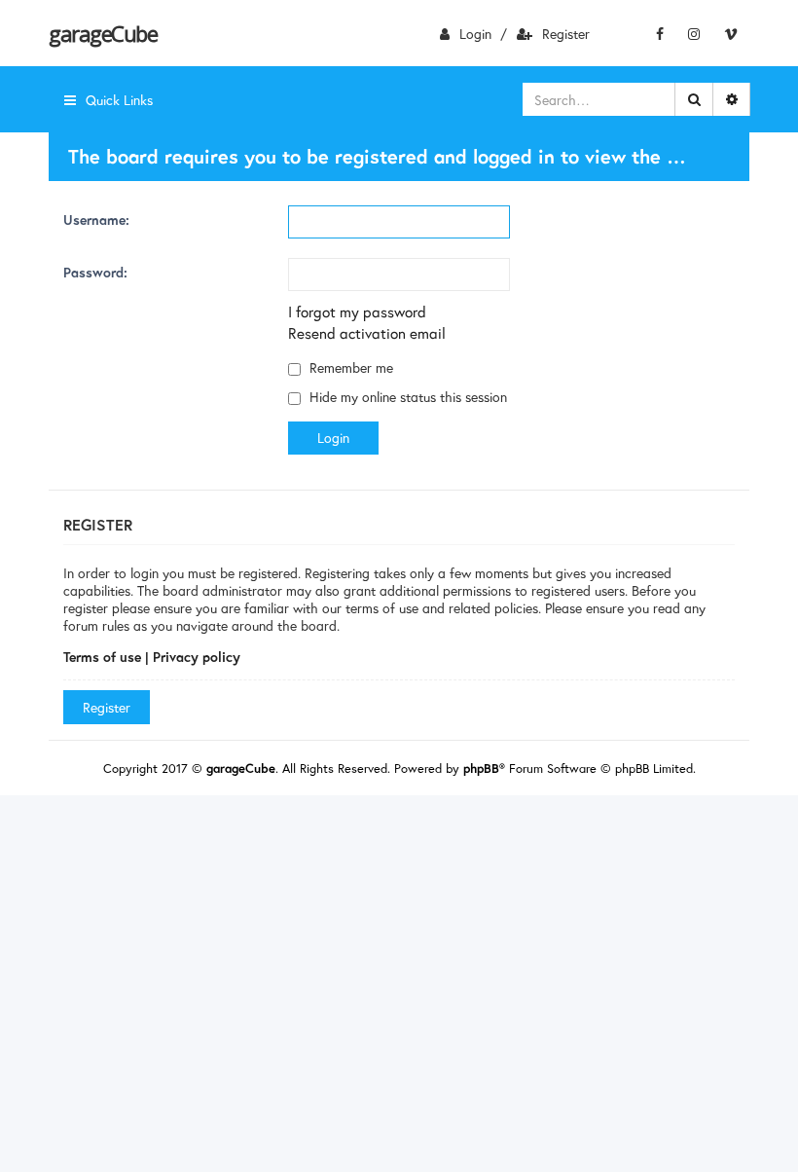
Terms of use (102, 656)
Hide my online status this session (406, 396)
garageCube (103, 33)
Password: (95, 272)
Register (566, 33)
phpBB (481, 768)
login (475, 33)
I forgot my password (357, 311)
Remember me (349, 367)
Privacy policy (196, 656)
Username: (96, 219)
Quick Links (119, 100)
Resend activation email (367, 333)
